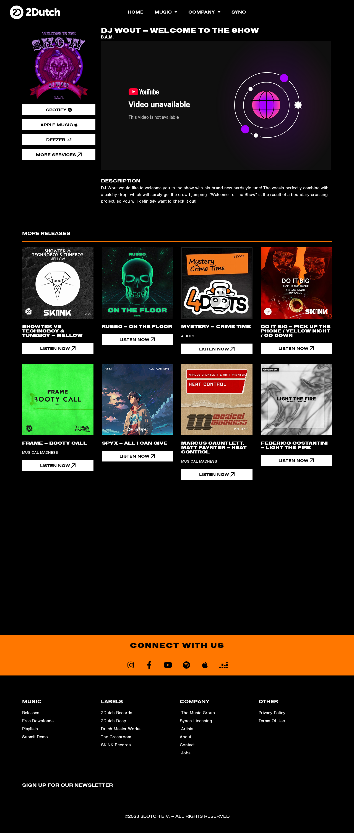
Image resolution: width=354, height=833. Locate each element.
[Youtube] (167, 665)
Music (163, 12)
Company (201, 12)
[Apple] (205, 665)
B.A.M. (107, 37)
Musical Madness (40, 452)
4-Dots (187, 336)
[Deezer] (223, 665)
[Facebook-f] (149, 665)
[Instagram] (130, 665)
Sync (238, 12)
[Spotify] (186, 665)
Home (136, 12)
